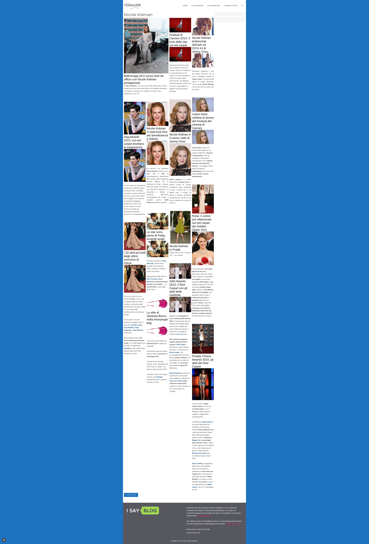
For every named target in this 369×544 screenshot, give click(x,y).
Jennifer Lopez (136, 325)
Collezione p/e (213, 5)
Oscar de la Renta (176, 381)
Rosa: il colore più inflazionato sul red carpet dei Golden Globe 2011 (202, 222)
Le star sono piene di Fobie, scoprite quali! (156, 235)
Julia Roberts (129, 327)
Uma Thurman (152, 279)
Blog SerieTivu (181, 334)
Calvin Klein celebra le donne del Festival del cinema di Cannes (203, 121)
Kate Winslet (138, 330)
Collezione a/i (197, 5)
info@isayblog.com (204, 516)
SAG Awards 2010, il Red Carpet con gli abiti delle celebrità (178, 288)
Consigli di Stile (231, 5)
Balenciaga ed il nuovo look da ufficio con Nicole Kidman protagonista (144, 79)
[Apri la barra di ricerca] (242, 5)
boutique (159, 377)
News (185, 5)
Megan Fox (196, 440)
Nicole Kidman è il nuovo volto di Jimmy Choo (180, 138)
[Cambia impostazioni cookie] (4, 540)
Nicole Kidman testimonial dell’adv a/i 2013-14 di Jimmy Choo (201, 44)
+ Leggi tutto (131, 495)
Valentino (127, 348)
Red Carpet (181, 344)
